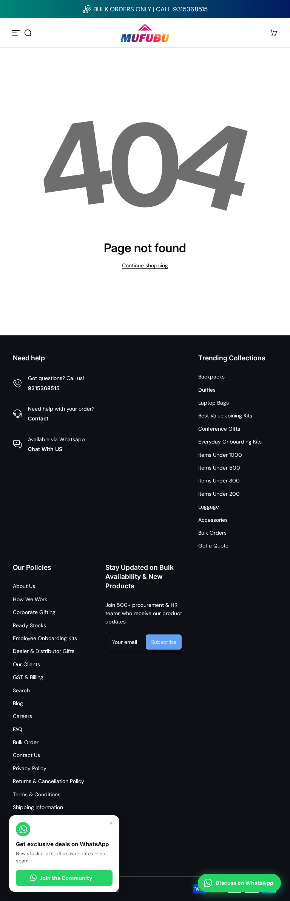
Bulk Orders (212, 532)
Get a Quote (213, 545)
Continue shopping (145, 265)
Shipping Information (38, 807)
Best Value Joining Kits (225, 415)
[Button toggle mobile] (16, 33)
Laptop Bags (213, 402)
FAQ (17, 729)
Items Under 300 (219, 480)
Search (21, 690)
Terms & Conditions (36, 794)
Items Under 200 (219, 493)
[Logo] (145, 32)
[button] (28, 33)
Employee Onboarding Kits (45, 638)
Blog (18, 703)
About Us (24, 586)
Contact (38, 418)
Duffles (207, 389)
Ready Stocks (29, 625)
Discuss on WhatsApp (244, 882)
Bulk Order (26, 742)
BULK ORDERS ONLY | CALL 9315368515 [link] (150, 9)
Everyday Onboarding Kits (230, 441)
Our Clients (26, 664)
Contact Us (26, 755)
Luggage (208, 506)
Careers (22, 716)
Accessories (213, 519)
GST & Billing (28, 677)
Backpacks (211, 376)
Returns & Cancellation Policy (48, 781)
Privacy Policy (29, 768)
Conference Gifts (219, 428)
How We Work (30, 599)
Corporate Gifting (34, 612)
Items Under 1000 (220, 454)
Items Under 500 (219, 467)
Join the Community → (69, 878)
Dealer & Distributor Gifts (43, 651)
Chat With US (45, 449)
